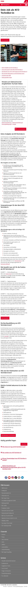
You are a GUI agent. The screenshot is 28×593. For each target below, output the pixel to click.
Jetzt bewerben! (5, 40)
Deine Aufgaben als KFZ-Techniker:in (10, 67)
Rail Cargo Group (5, 498)
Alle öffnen (24, 444)
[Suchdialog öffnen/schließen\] (20, 4)
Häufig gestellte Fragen (7, 77)
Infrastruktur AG (5, 495)
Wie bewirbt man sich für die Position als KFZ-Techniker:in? (14, 71)
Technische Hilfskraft (5, 264)
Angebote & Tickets (5, 565)
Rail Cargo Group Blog (6, 552)
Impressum (10, 586)
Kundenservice (4, 563)
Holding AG (4, 490)
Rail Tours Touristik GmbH (7, 515)
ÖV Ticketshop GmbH (6, 525)
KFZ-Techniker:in (18, 260)
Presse (2, 537)
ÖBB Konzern (4, 488)
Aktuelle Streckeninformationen (8, 560)
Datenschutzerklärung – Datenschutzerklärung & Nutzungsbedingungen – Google (12, 123)
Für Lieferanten (4, 576)
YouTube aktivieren (21, 129)
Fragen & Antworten (6, 571)
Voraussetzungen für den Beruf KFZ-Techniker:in (12, 69)
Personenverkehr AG (6, 493)
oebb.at (3, 544)
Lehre (2, 542)
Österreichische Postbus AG (7, 513)
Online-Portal (8, 274)
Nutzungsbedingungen (18, 586)
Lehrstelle (6, 336)
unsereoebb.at (4, 547)
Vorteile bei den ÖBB (6, 75)
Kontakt (25, 586)
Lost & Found (4, 568)
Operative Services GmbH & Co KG (9, 518)
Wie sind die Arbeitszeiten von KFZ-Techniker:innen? (13, 73)
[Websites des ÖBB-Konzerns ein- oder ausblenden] (26, 1)
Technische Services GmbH (7, 510)
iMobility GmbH (5, 520)
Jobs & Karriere (4, 539)
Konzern (3, 534)
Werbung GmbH (5, 503)
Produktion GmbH (5, 508)
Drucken (5, 586)
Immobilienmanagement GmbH (8, 500)
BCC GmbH (4, 505)
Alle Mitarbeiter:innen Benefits (8, 435)
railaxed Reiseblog (5, 549)
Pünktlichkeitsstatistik (6, 573)
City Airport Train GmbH (6, 523)
